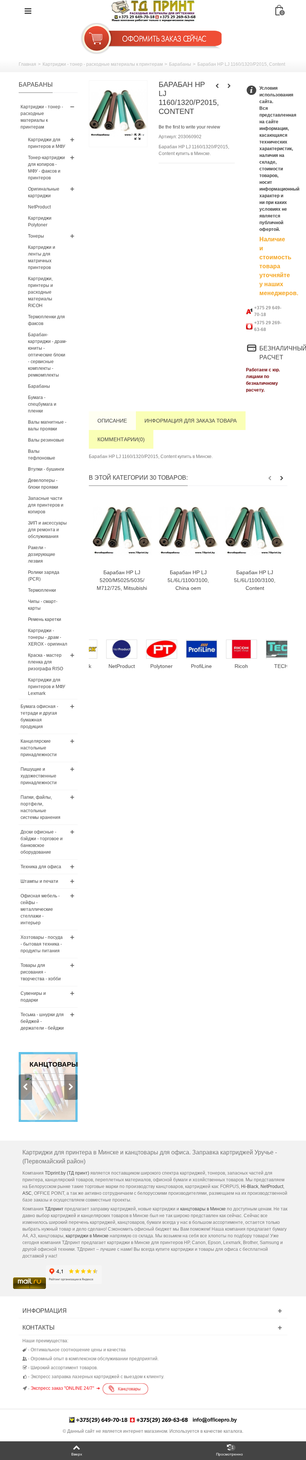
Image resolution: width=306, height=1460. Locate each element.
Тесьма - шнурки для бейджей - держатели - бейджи (42, 1021)
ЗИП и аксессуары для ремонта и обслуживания (47, 529)
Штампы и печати (39, 881)
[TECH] (268, 649)
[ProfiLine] (188, 649)
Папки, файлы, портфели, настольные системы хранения (40, 807)
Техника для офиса (41, 866)
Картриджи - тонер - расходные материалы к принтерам (103, 64)
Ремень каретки (44, 619)
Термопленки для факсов (46, 320)
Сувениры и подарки (33, 997)
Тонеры (36, 236)
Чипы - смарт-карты (42, 605)
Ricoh (228, 666)
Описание (112, 421)
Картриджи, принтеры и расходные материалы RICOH (40, 292)
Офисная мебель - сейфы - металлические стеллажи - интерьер (40, 909)
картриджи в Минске (87, 1235)
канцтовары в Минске (203, 1209)
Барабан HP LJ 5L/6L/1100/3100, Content (254, 580)
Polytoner (148, 666)
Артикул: (168, 136)
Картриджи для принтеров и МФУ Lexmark (46, 686)
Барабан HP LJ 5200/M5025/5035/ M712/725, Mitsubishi (122, 580)
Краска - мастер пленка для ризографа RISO (45, 662)
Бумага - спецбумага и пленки (42, 404)
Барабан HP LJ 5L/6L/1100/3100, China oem (188, 580)
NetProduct (39, 207)
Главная (27, 64)
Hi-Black (249, 1186)
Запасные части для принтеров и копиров (45, 505)
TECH (268, 666)
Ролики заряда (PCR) (43, 576)
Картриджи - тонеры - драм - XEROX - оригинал (47, 637)
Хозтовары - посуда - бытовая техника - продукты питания (42, 944)
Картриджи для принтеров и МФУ (46, 143)
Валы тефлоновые (41, 455)
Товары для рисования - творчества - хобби (41, 972)
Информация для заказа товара (190, 421)
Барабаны (180, 64)
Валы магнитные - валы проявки (47, 425)
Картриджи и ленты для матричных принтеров (41, 257)
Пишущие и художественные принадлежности (39, 776)
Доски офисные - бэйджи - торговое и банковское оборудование (42, 842)
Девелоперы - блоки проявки (43, 484)
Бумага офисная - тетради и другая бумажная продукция (39, 716)
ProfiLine (188, 666)
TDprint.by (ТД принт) (67, 1173)
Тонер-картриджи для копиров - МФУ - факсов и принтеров (46, 167)
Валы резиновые (46, 440)
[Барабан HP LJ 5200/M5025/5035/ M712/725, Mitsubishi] (122, 531)
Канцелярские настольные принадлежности (39, 748)
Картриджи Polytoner (39, 222)
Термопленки (42, 590)
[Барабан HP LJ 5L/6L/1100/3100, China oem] (188, 531)
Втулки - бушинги (46, 469)
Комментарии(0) (121, 439)
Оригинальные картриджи (43, 192)
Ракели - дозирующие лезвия (41, 554)
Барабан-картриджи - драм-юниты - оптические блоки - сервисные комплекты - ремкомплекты (47, 355)
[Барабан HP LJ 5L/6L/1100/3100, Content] (254, 531)
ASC (27, 1193)
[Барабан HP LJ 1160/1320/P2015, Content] (118, 114)
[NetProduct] (108, 649)
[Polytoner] (148, 649)
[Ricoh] (228, 649)
